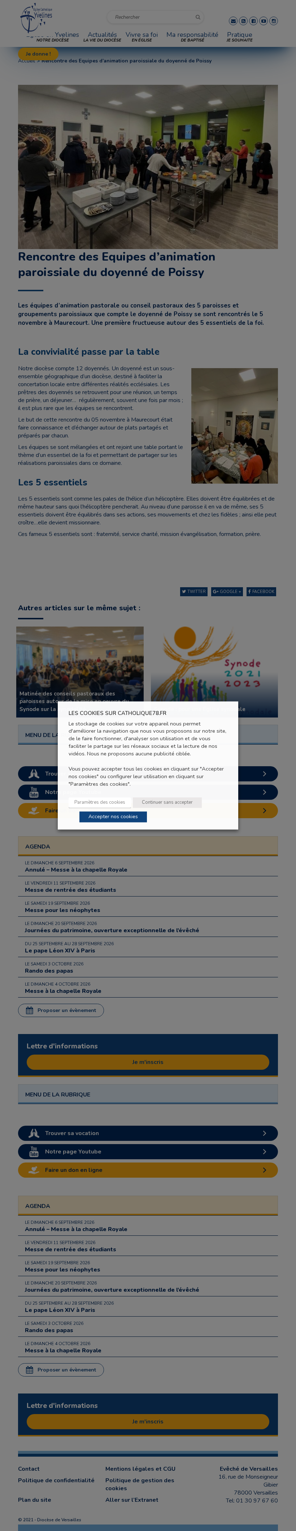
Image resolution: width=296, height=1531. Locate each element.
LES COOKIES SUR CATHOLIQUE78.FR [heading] (117, 713)
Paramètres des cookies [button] (99, 802)
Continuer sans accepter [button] (167, 802)
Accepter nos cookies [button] (113, 817)
